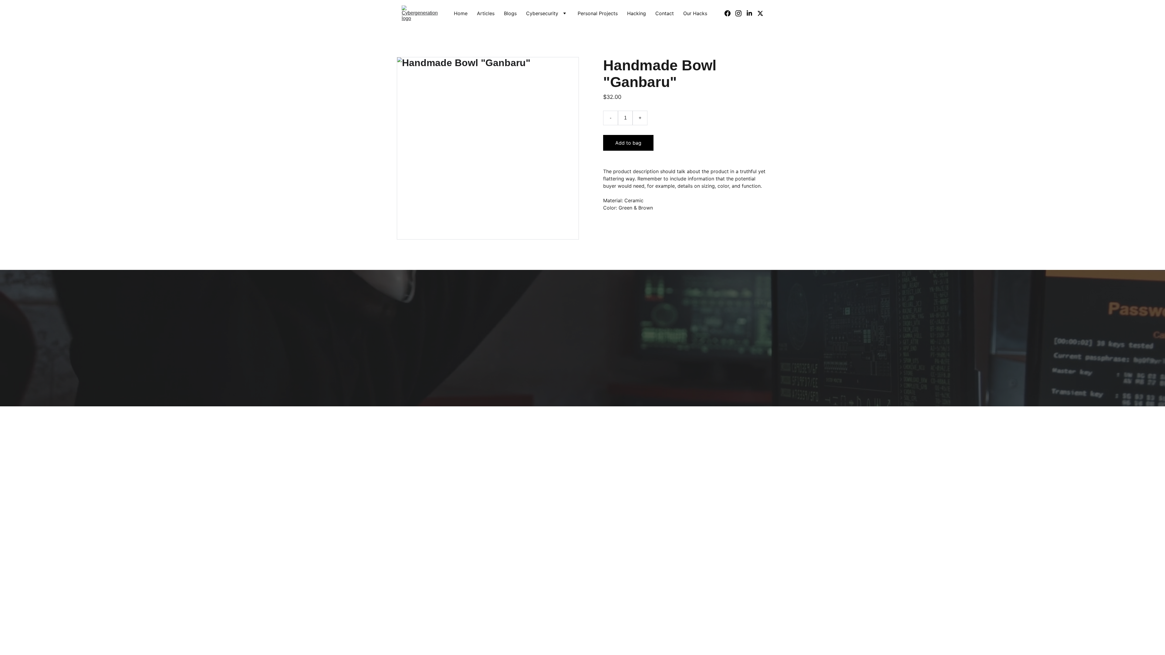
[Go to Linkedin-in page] (751, 13)
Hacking (636, 13)
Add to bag (628, 143)
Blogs (510, 13)
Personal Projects (598, 13)
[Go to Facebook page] (729, 13)
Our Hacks (695, 13)
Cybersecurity (542, 13)
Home (461, 13)
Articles (486, 13)
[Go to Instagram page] (740, 13)
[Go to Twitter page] (760, 13)
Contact (664, 13)
